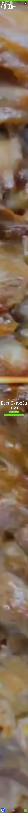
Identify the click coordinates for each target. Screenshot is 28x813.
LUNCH (13, 415)
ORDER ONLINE (14, 411)
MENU (6, 415)
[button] (3, 810)
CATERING (20, 415)
